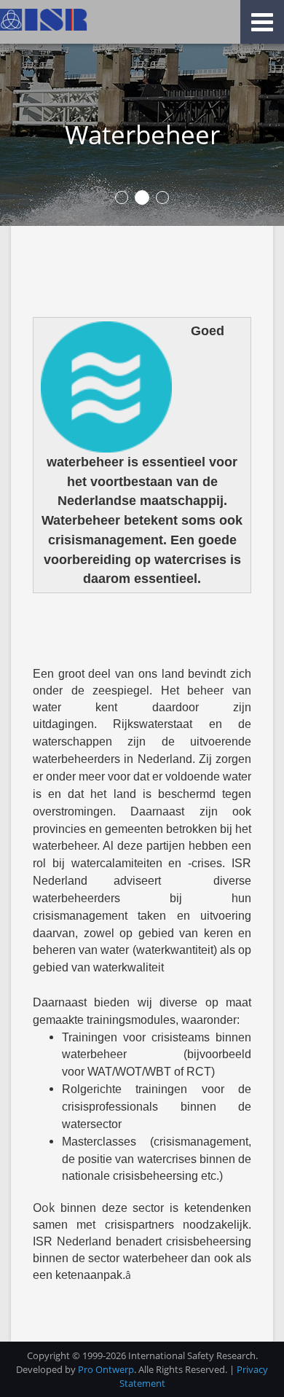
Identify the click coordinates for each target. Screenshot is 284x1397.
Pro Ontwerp (106, 1369)
